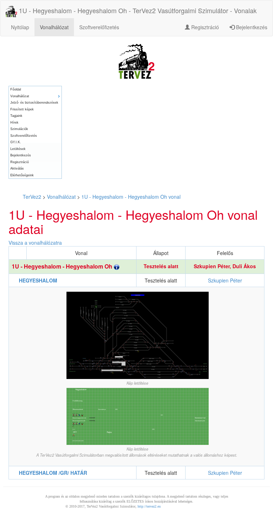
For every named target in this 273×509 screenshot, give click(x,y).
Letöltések (18, 149)
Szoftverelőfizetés (99, 27)
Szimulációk (19, 129)
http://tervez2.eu (149, 506)
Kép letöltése (137, 383)
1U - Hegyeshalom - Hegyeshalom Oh (63, 266)
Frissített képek (22, 109)
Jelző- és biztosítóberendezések (34, 102)
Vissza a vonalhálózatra (35, 242)
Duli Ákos (244, 266)
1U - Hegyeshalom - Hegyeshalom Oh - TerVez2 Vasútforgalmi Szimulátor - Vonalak (137, 10)
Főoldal (15, 89)
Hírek (14, 122)
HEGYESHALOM (38, 280)
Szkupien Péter (212, 266)
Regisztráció (204, 27)
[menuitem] (35, 89)
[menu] (35, 132)
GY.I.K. (15, 142)
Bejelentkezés (251, 27)
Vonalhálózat (54, 27)
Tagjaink (16, 116)
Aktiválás (17, 168)
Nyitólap (20, 27)
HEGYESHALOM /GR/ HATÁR (53, 472)
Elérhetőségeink (22, 175)
